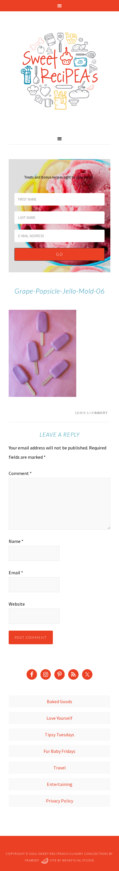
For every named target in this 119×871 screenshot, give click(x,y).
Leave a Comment (91, 412)
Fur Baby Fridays (59, 751)
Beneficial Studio (78, 860)
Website (17, 604)
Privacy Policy (59, 801)
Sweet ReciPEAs (59, 71)
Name (16, 541)
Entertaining (59, 784)
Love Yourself (59, 718)
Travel (59, 768)
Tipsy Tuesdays (59, 734)
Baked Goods (59, 701)
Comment (20, 473)
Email (16, 572)
